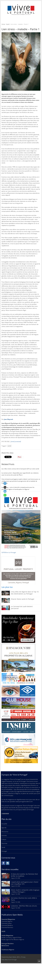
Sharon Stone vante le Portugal (22, 599)
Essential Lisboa (7, 923)
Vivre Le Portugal (10, 552)
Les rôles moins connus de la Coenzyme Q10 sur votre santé (20, 469)
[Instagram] (7, 863)
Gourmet (4, 843)
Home (3, 24)
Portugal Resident (8, 943)
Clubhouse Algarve (8, 950)
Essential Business (7, 927)
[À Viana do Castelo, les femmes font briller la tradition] (6, 878)
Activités (4, 835)
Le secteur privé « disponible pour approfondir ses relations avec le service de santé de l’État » (20, 474)
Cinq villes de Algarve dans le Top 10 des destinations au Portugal (25, 593)
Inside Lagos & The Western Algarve (13, 939)
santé (9, 446)
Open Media (12, 957)
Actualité (4, 824)
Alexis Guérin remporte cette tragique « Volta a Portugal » (25, 891)
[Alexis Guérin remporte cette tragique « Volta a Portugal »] (6, 894)
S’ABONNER (5, 814)
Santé (7, 24)
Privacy (23, 957)
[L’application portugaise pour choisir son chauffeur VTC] (6, 886)
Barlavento (5, 945)
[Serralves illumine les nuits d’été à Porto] (6, 902)
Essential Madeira (7, 925)
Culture (4, 839)
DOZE (3, 931)
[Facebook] (3, 863)
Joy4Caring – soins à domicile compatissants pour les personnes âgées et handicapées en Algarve (18, 488)
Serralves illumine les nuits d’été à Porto (24, 899)
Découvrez (5, 832)
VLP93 (3, 552)
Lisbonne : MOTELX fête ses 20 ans (24, 906)
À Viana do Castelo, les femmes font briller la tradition (24, 875)
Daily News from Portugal (9, 959)
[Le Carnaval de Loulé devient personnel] (6, 610)
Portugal (4, 851)
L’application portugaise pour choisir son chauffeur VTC (24, 883)
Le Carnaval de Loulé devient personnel (22, 607)
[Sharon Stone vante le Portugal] (6, 602)
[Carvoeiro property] (18, 658)
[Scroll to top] (39, 961)
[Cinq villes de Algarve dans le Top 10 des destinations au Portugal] (6, 595)
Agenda (4, 828)
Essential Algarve (7, 921)
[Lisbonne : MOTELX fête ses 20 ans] (6, 908)
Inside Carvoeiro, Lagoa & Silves (12, 937)
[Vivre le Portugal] (21, 9)
